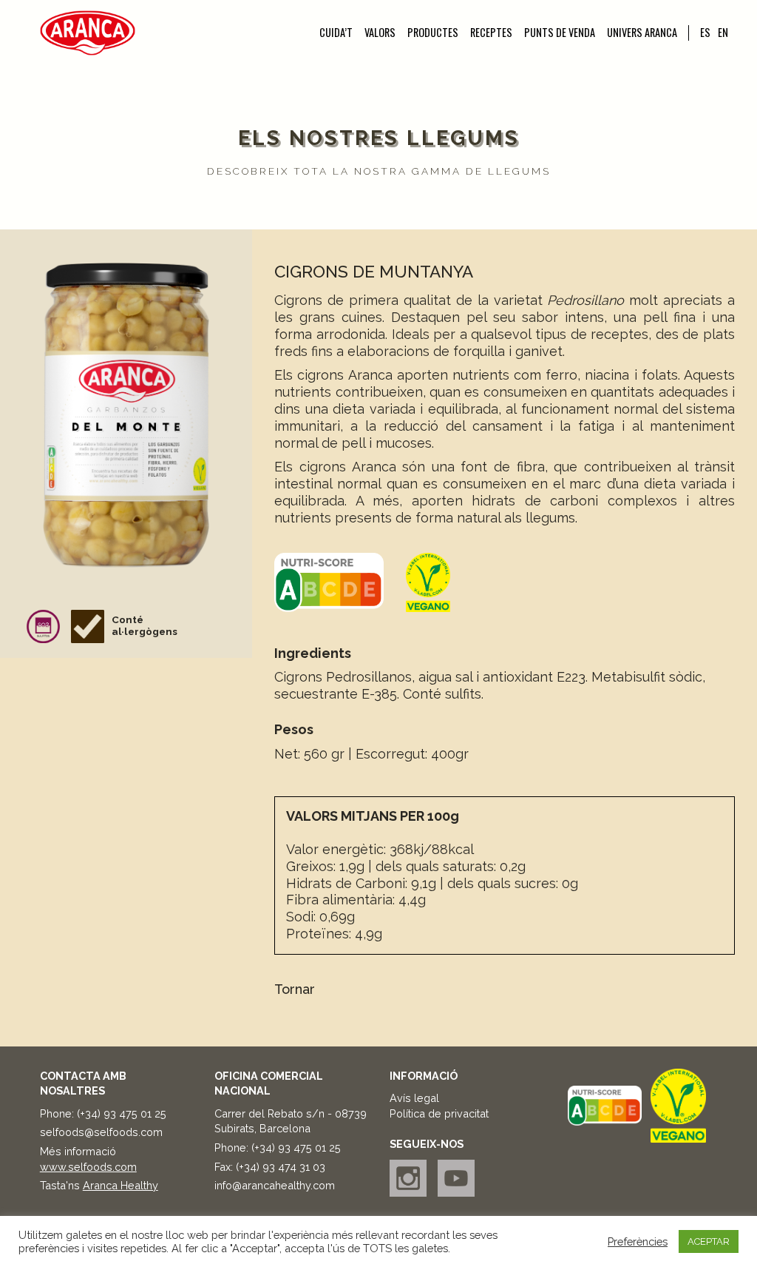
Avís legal (414, 1098)
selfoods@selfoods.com (101, 1132)
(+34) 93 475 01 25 (121, 1113)
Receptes (491, 32)
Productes (432, 32)
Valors (380, 32)
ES (705, 32)
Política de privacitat (439, 1113)
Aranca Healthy (120, 1185)
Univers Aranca (642, 32)
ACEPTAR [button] (709, 1241)
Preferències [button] (638, 1241)
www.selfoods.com (88, 1166)
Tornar (294, 989)
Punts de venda (559, 32)
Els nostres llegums (379, 137)
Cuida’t (336, 32)
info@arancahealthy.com (274, 1185)
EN (723, 32)
